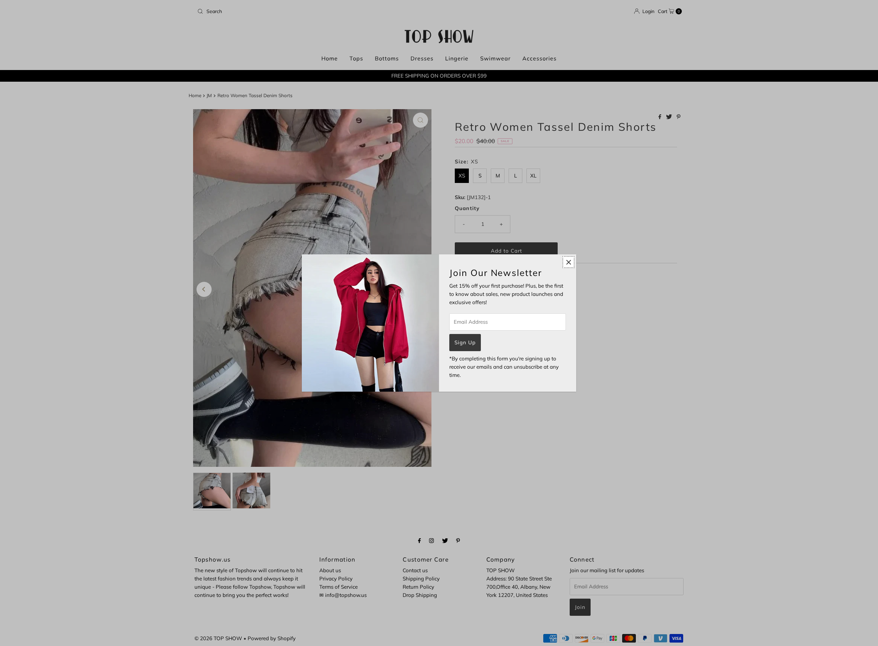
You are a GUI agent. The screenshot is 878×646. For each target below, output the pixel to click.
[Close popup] (568, 262)
